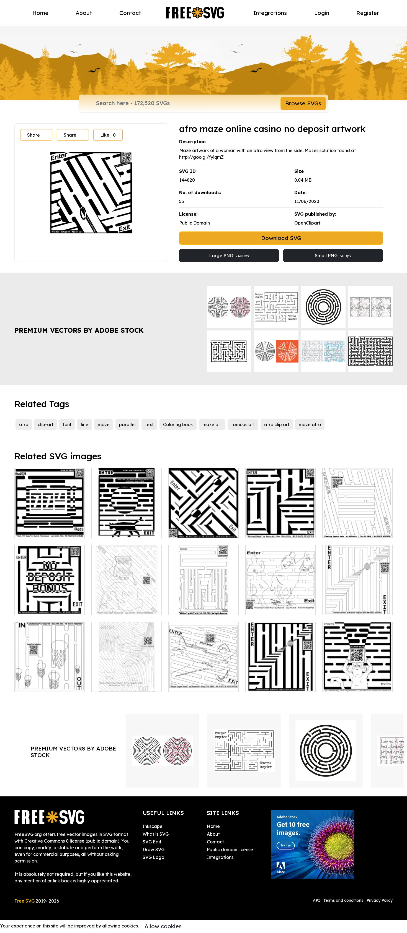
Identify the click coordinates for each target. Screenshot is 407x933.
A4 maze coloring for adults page (203, 604)
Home (40, 12)
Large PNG (229, 255)
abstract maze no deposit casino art (280, 527)
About (84, 12)
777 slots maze (35, 530)
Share (33, 135)
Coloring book (178, 424)
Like (108, 135)
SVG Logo (153, 857)
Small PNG (333, 255)
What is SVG (156, 834)
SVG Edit (152, 842)
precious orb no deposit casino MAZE (281, 681)
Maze (180, 530)
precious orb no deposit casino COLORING (358, 604)
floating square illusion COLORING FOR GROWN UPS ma (357, 523)
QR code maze (344, 684)
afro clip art (276, 424)
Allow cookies (163, 926)
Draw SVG (153, 849)
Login (321, 12)
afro (23, 424)
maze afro (310, 424)
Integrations (270, 12)
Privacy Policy (380, 900)
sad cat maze (112, 530)
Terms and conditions (343, 900)
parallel (127, 424)
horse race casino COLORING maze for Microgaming (280, 600)
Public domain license (230, 849)
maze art (212, 424)
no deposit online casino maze (49, 604)
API (317, 900)
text (149, 424)
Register (367, 12)
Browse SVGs (303, 103)
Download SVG (281, 237)
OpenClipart (307, 223)
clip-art (45, 424)
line (84, 424)
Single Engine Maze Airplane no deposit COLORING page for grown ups (203, 674)
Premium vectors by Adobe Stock (78, 330)
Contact (130, 12)
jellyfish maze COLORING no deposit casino (49, 681)
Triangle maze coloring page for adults (126, 681)
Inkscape (153, 826)
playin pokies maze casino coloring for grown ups (126, 604)
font (67, 424)
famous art (243, 424)
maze (104, 424)
